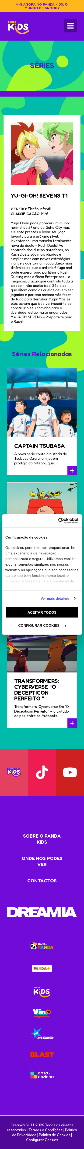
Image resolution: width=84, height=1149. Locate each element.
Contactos (42, 881)
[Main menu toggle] (70, 25)
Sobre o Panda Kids (42, 839)
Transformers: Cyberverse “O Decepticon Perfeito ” (36, 690)
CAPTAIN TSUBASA (39, 445)
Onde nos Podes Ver (42, 861)
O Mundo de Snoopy (46, 6)
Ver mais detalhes (55, 598)
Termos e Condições (45, 1130)
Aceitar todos (42, 612)
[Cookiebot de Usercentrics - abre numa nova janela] (59, 521)
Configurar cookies (39, 625)
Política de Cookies (54, 1134)
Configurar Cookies (42, 1139)
